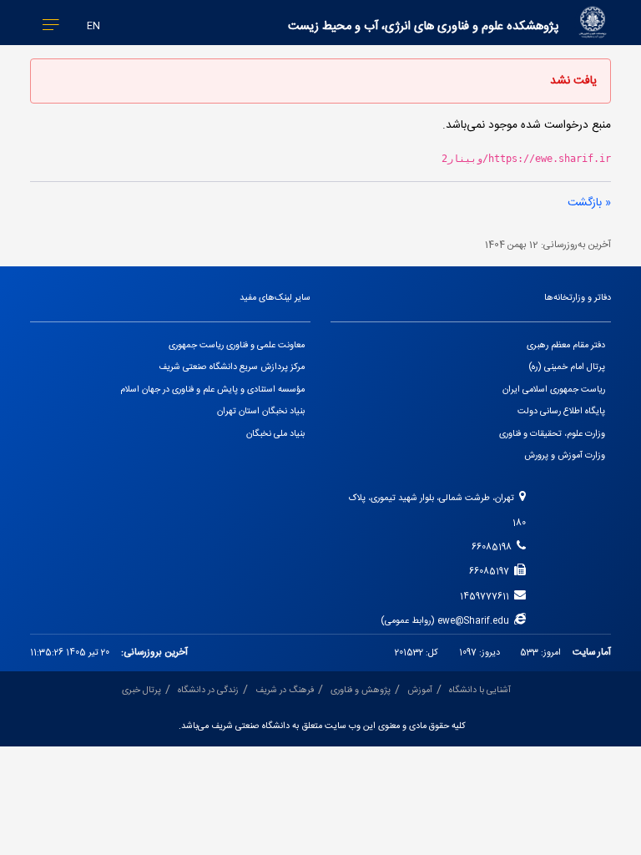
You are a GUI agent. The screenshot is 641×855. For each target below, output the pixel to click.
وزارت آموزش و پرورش (564, 455)
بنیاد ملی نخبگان (275, 434)
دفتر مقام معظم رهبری (566, 345)
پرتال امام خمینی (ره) (567, 367)
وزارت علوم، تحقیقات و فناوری (552, 434)
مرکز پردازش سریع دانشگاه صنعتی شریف (232, 367)
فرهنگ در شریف (284, 690)
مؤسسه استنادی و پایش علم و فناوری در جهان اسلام (212, 389)
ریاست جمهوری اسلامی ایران (553, 389)
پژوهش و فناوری (361, 690)
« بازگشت (589, 203)
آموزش (419, 690)
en (93, 26)
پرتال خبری (141, 690)
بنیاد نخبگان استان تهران (261, 411)
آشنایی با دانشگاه (480, 690)
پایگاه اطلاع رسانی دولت (561, 411)
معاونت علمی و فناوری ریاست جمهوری (237, 345)
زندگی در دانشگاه (208, 690)
